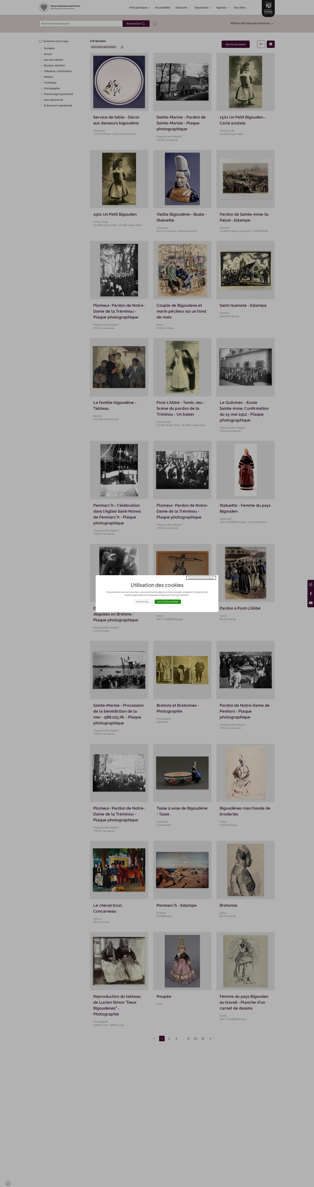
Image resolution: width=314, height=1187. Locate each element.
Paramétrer (142, 601)
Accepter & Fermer (167, 601)
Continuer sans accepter (201, 577)
